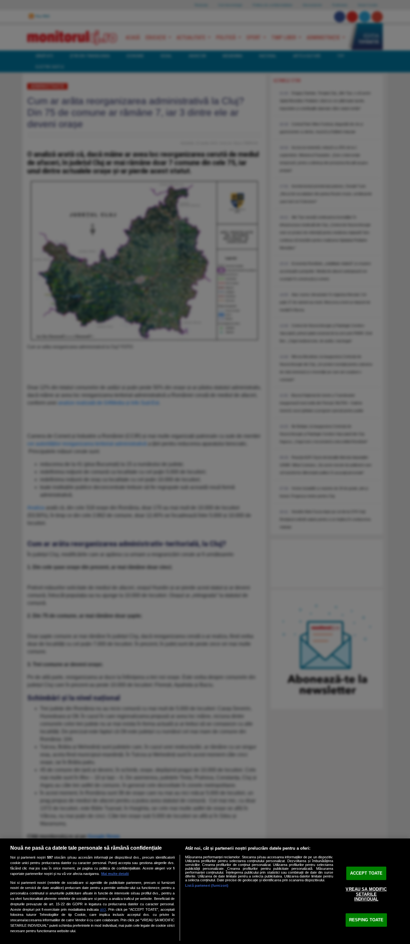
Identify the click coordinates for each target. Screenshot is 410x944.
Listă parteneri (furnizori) (206, 885)
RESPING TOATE (366, 919)
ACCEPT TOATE (366, 873)
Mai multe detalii (115, 874)
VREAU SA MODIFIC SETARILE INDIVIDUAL (366, 894)
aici (103, 909)
